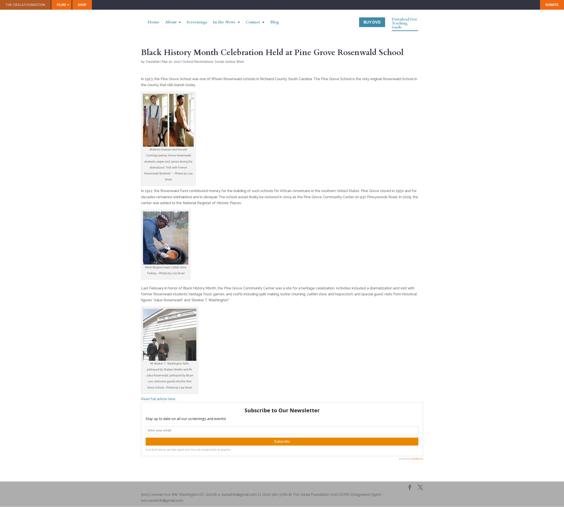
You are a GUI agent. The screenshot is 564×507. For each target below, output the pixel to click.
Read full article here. (158, 399)
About (170, 23)
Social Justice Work (229, 61)
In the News (224, 23)
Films (61, 5)
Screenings (197, 23)
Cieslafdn (153, 61)
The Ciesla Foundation (25, 5)
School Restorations (198, 61)
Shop (82, 5)
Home (154, 23)
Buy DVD (372, 22)
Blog (274, 23)
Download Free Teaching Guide (404, 23)
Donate (551, 5)
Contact (253, 23)
